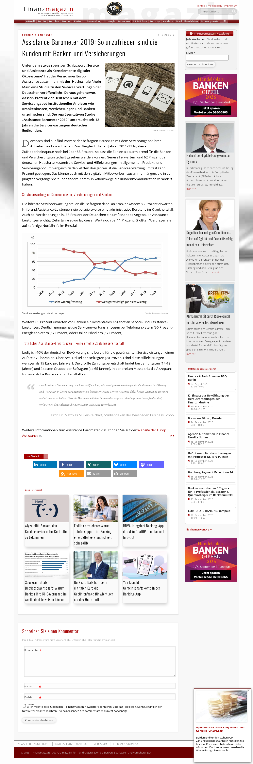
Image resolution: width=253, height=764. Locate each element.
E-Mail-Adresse (33, 700)
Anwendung (94, 21)
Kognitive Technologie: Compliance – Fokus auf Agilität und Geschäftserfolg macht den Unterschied (209, 238)
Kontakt (200, 6)
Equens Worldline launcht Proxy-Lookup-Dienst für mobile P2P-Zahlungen (220, 729)
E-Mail (190, 53)
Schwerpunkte (209, 21)
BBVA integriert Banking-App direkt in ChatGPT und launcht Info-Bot (143, 531)
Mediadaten (215, 6)
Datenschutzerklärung (71, 744)
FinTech (78, 21)
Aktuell (30, 21)
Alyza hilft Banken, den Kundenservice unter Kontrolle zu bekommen (46, 531)
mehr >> (191, 188)
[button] (224, 21)
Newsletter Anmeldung (33, 744)
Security (155, 21)
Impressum (230, 6)
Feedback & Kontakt (126, 744)
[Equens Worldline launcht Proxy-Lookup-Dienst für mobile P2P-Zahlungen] (221, 707)
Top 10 (42, 21)
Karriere (168, 21)
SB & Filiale (140, 21)
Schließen (248, 691)
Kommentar (33, 651)
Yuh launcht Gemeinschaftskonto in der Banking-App (141, 588)
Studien (66, 21)
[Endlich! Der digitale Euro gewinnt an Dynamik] (210, 138)
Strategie (109, 21)
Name (33, 687)
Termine (54, 21)
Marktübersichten (187, 21)
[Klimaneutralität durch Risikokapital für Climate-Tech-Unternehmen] (210, 299)
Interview (124, 21)
